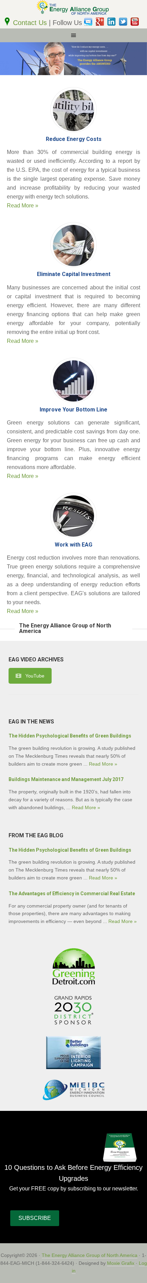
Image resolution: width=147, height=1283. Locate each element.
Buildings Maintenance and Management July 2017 (66, 779)
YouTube (34, 676)
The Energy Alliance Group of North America (89, 1255)
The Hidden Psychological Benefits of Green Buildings (70, 736)
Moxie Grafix (120, 1263)
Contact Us (31, 22)
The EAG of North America (73, 8)
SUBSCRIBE (34, 1218)
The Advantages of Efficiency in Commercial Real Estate (72, 893)
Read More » (22, 205)
